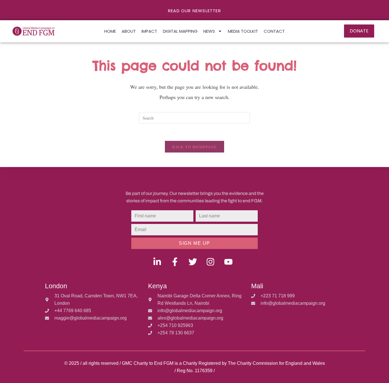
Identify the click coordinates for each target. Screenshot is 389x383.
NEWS (209, 31)
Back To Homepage (194, 146)
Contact (274, 31)
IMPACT (149, 31)
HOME (110, 31)
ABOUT (129, 31)
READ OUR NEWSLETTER (194, 11)
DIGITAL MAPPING (180, 31)
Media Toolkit (243, 31)
